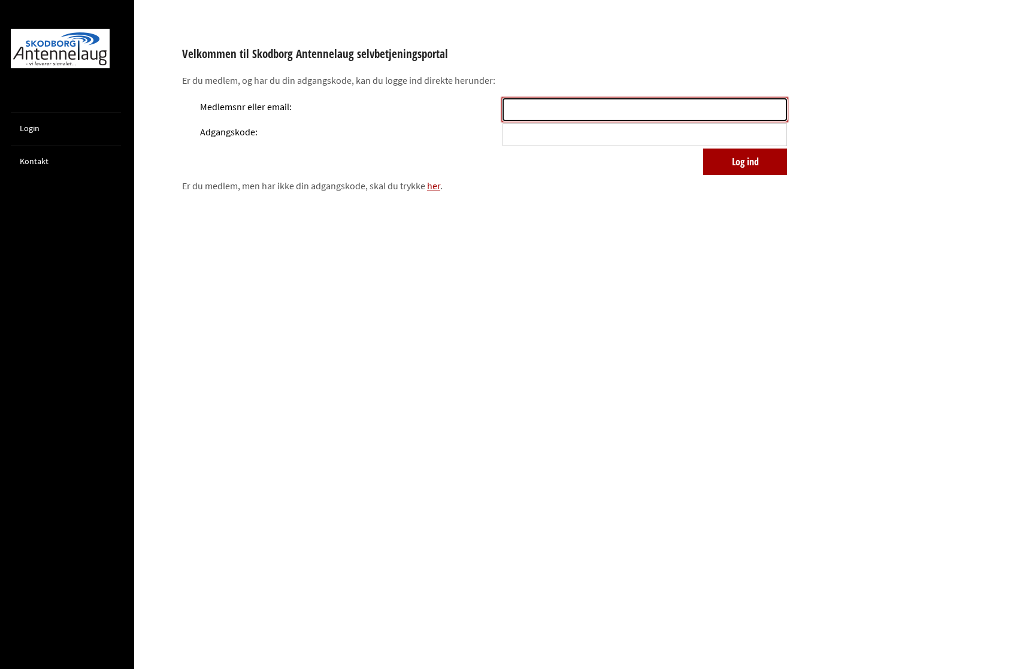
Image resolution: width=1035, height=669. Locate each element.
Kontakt (34, 161)
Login (30, 128)
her (433, 186)
